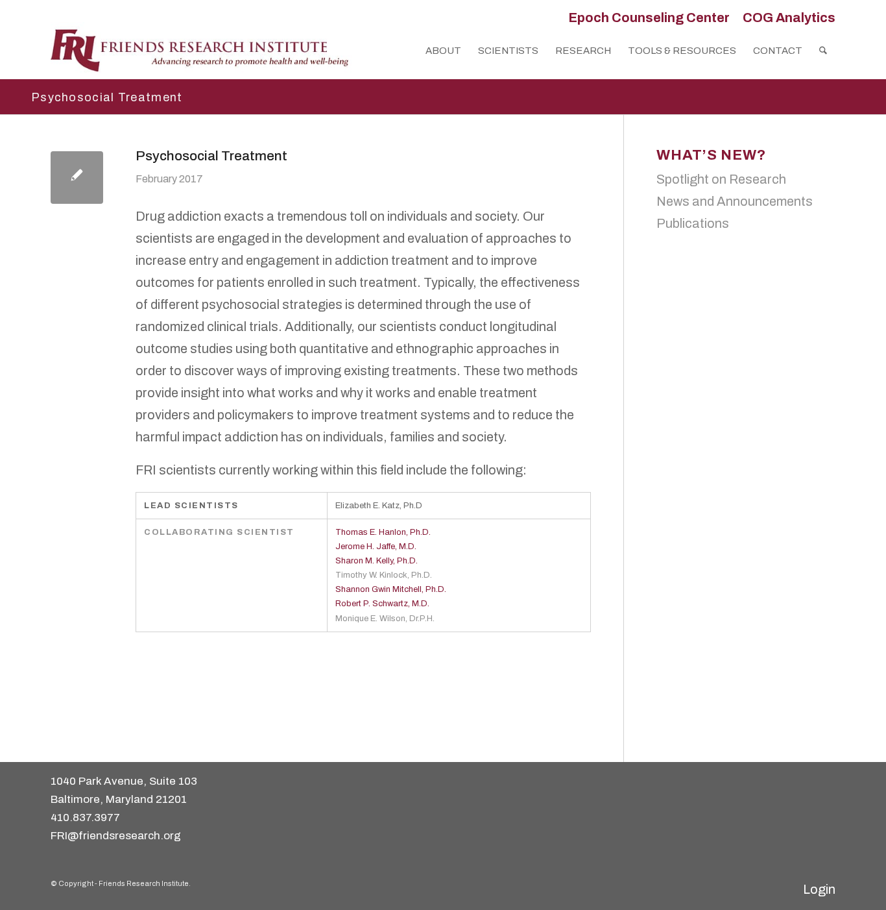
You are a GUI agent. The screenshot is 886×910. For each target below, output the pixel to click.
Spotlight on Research (721, 179)
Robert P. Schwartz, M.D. (382, 603)
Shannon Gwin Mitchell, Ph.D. (390, 589)
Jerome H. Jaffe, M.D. (375, 546)
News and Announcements (734, 201)
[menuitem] (649, 17)
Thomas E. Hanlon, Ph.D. (383, 532)
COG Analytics (789, 17)
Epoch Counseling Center (649, 17)
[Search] (823, 50)
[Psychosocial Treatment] (77, 177)
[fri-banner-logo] (201, 50)
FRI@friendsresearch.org (116, 836)
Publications (692, 223)
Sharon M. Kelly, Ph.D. (376, 560)
